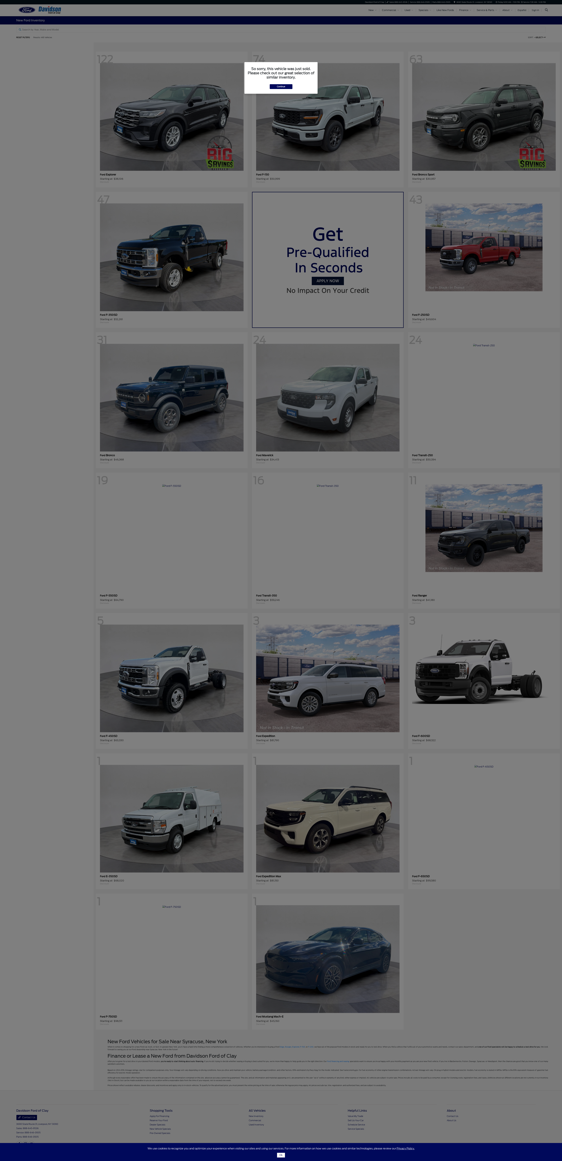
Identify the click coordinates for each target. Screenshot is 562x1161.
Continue (281, 87)
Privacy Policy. (406, 1148)
